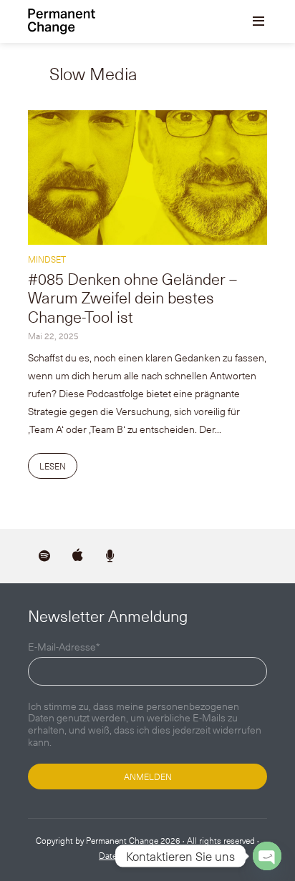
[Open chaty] (267, 856)
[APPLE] (77, 556)
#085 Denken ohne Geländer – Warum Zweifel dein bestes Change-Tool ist (132, 297)
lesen (52, 465)
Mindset (47, 259)
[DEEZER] (110, 556)
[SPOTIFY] (44, 556)
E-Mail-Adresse (64, 647)
